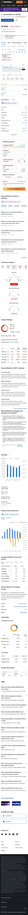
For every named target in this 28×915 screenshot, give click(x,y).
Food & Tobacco (23, 603)
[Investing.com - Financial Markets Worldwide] (8, 2)
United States (23, 612)
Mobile (2, 844)
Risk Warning (4, 907)
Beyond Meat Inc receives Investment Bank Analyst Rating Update (13, 250)
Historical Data (21, 46)
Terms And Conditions (6, 897)
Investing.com (4, 225)
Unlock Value (22, 85)
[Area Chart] (4, 49)
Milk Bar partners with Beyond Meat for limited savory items (12, 213)
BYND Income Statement (9, 511)
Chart (9, 42)
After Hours (20, 5)
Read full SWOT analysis (20, 408)
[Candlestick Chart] (2, 49)
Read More (4, 599)
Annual (3, 517)
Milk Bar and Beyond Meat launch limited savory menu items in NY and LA (12, 222)
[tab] (8, 267)
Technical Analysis (7, 262)
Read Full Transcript (20, 445)
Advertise (17, 844)
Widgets (3, 850)
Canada (8, 5)
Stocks (3, 5)
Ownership (13, 46)
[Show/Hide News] (9, 49)
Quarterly (8, 517)
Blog (2, 841)
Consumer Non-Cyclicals (20, 606)
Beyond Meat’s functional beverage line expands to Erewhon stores (12, 241)
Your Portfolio (4, 847)
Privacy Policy (4, 902)
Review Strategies (9, 38)
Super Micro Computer (7, 671)
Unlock (15, 581)
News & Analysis (17, 42)
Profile (8, 46)
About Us (17, 841)
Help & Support (18, 847)
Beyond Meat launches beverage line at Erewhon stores (12, 231)
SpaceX (16, 671)
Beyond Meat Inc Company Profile (10, 588)
